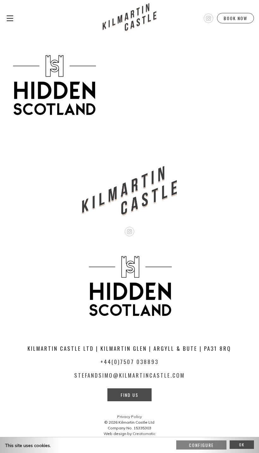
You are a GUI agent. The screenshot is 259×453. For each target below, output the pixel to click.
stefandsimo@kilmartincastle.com (129, 375)
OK (241, 444)
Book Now (235, 18)
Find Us (129, 394)
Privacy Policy (129, 416)
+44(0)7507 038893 (129, 362)
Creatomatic (144, 433)
